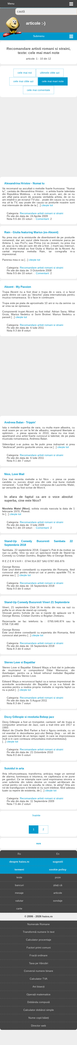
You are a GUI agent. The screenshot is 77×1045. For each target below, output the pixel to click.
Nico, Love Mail (14, 474)
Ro (19, 853)
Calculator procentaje (38, 939)
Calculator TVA (38, 978)
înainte (36, 815)
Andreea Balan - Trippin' (20, 422)
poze (58, 877)
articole (57, 892)
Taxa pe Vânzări (38, 963)
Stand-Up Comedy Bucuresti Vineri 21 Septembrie (37, 602)
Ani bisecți (38, 986)
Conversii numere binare (38, 971)
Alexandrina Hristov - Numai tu (24, 183)
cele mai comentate (38, 90)
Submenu (38, 36)
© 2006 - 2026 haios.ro (38, 916)
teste (19, 877)
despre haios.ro (19, 861)
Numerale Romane (38, 924)
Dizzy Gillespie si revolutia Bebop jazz (29, 716)
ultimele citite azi (49, 72)
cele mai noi (25, 72)
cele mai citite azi (23, 81)
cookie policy (57, 869)
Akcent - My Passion (17, 286)
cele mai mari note (53, 81)
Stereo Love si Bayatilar (19, 662)
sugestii (58, 861)
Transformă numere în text (38, 932)
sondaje (57, 900)
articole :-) (26, 23)
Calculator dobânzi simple (38, 1010)
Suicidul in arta (14, 768)
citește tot (47, 205)
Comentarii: (43, 219)
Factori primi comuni (39, 947)
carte (19, 908)
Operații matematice (38, 994)
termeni (19, 869)
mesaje (19, 892)
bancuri (19, 885)
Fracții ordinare (38, 955)
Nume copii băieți (38, 1017)
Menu (11, 3)
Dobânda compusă (38, 1002)
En (57, 853)
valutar (19, 900)
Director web (38, 1025)
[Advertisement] (38, 137)
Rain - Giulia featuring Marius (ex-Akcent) (31, 232)
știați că (57, 885)
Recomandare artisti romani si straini (41, 213)
